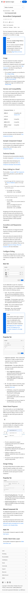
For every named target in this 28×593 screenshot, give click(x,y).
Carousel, (12, 172)
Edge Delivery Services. (17, 51)
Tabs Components (20, 172)
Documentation (6, 10)
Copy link (12, 22)
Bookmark (6, 22)
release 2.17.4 (17, 114)
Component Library (7, 148)
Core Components (9, 25)
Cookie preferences (17, 587)
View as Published (11, 182)
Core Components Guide (10, 13)
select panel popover (11, 79)
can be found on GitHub (18, 158)
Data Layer (12, 387)
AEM (13, 10)
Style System (6, 534)
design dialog (8, 84)
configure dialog (10, 74)
